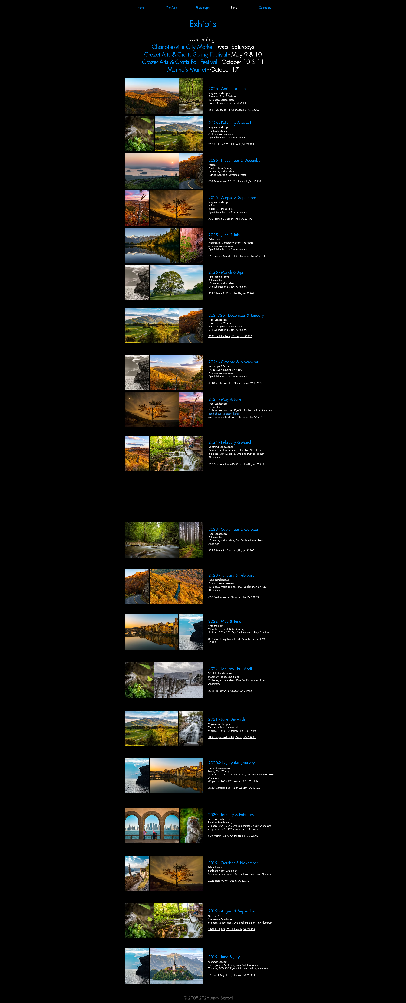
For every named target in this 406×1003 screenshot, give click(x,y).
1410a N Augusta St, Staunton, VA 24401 (231, 975)
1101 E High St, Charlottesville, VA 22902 (231, 929)
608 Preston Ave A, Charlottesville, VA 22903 (233, 597)
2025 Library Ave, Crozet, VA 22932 (230, 691)
